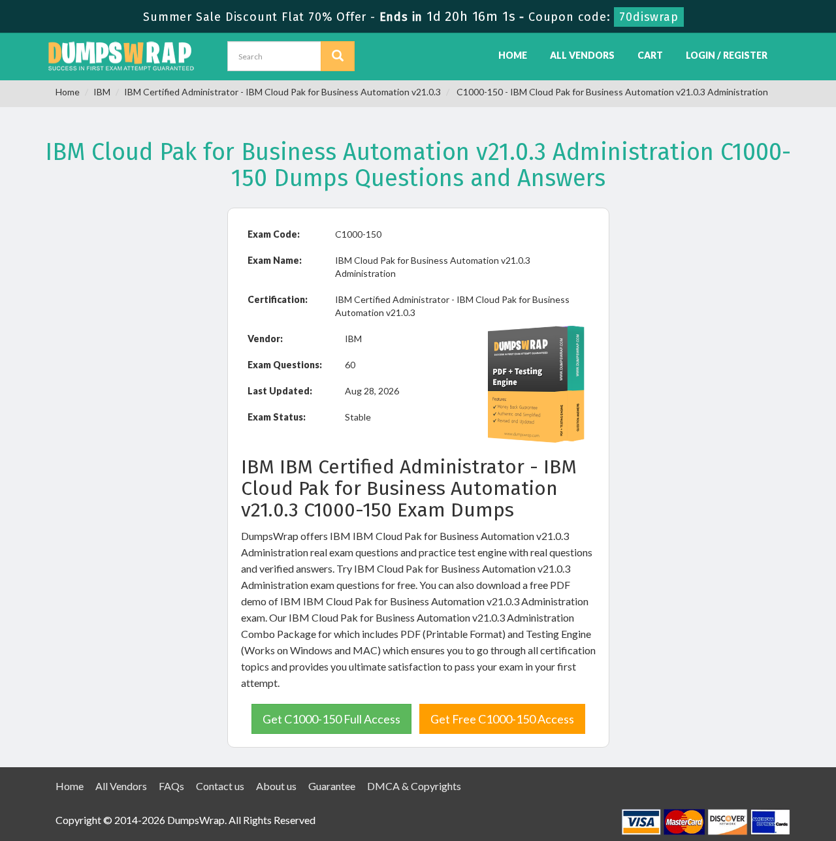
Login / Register (726, 55)
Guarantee (331, 786)
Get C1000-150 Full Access (331, 719)
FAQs (171, 786)
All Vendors (582, 55)
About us (276, 786)
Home (512, 55)
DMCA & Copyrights (414, 786)
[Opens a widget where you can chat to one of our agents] (787, 818)
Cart (650, 55)
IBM (101, 91)
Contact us (220, 786)
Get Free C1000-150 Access (502, 719)
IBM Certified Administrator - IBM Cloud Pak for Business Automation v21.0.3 (282, 91)
